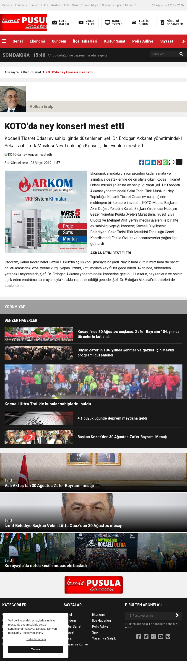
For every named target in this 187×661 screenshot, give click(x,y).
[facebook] (142, 163)
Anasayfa (12, 72)
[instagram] (153, 637)
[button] (183, 41)
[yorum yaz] (171, 163)
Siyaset (107, 5)
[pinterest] (160, 163)
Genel (6, 5)
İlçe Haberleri (52, 5)
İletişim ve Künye (76, 644)
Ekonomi (19, 5)
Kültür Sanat (71, 5)
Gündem (34, 5)
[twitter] (148, 163)
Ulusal (129, 5)
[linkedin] (154, 163)
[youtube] (160, 637)
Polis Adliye (90, 5)
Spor (118, 5)
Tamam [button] (35, 649)
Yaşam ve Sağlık (104, 638)
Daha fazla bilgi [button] (36, 639)
